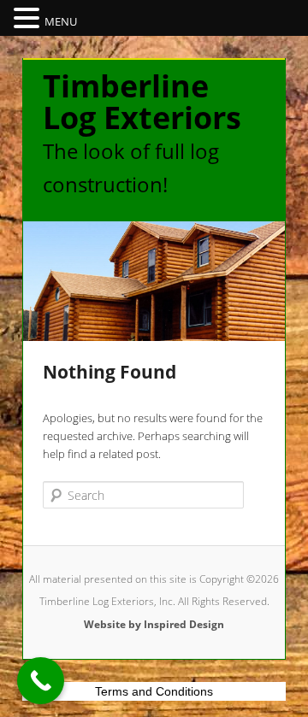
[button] (29, 19)
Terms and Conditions (154, 691)
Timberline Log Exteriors (142, 101)
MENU (60, 21)
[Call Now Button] (40, 680)
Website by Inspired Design (154, 624)
